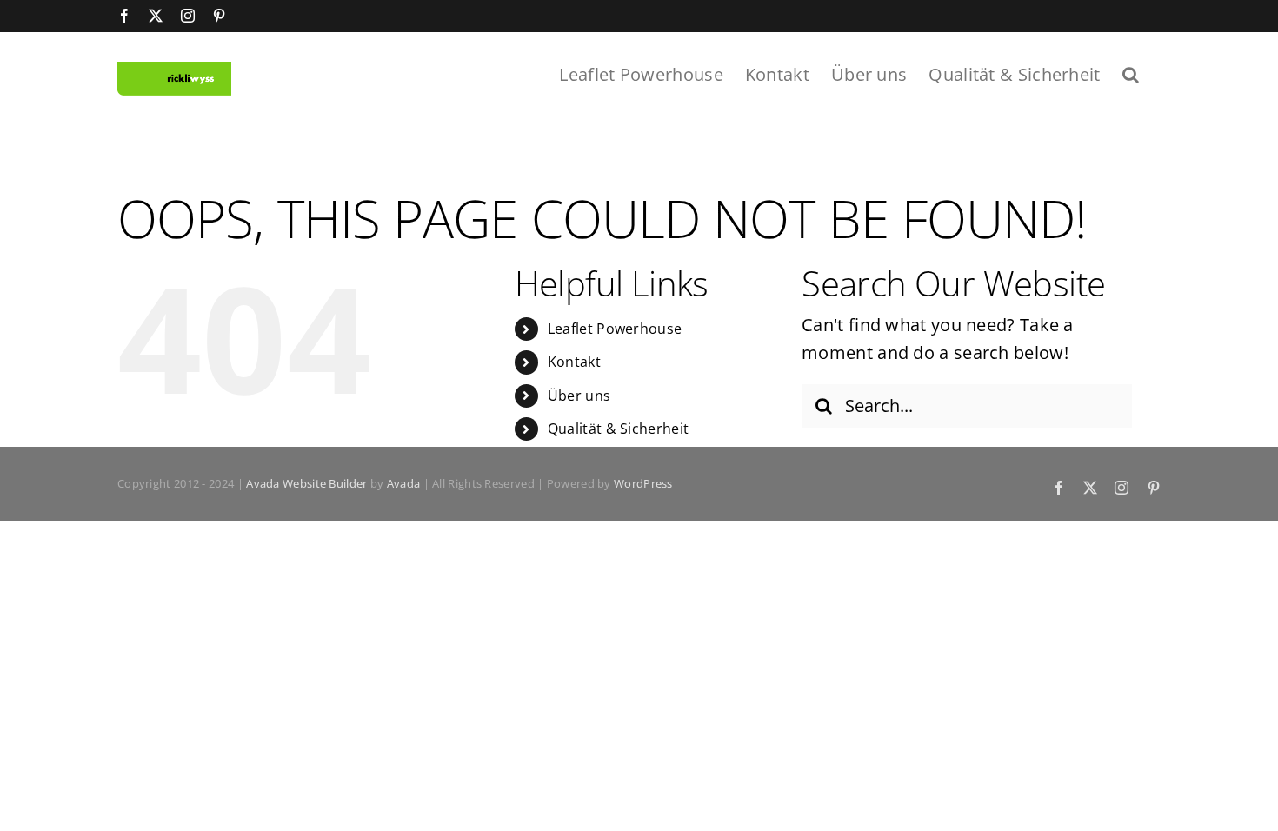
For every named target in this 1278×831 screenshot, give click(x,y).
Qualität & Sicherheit (618, 428)
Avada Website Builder (306, 483)
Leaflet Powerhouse (615, 328)
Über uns (579, 395)
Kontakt (574, 361)
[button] (1130, 73)
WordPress (643, 483)
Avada (404, 483)
